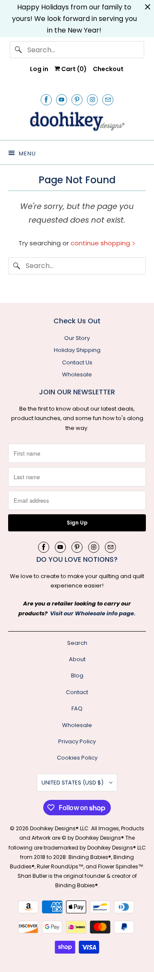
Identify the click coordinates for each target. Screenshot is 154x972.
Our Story (77, 338)
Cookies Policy (77, 758)
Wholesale (77, 374)
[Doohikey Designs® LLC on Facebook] (46, 99)
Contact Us (77, 362)
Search (77, 643)
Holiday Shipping (77, 350)
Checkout (108, 69)
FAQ (77, 708)
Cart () (73, 69)
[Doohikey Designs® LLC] (77, 121)
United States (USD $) (73, 782)
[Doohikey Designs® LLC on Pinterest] (77, 99)
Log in (39, 69)
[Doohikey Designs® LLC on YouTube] (61, 99)
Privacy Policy (77, 741)
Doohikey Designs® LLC (59, 828)
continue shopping (101, 243)
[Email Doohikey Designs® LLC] (107, 99)
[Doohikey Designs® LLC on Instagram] (92, 99)
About (77, 659)
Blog (77, 675)
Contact (77, 692)
